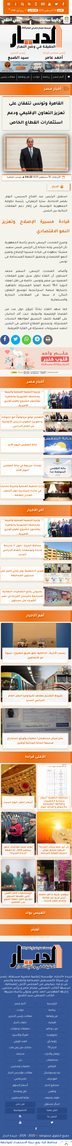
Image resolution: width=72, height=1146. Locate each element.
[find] (22, 4)
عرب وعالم (52, 1029)
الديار (55, 186)
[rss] (29, 4)
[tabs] (9, 4)
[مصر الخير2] (36, 360)
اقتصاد (52, 1022)
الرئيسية (52, 1004)
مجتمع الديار (52, 1085)
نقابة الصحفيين (20, 1098)
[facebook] (63, 4)
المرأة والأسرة (20, 1035)
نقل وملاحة (20, 1091)
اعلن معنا (52, 1110)
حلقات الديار (20, 1022)
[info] (15, 4)
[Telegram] (37, 340)
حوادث (36, 77)
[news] (43, 4)
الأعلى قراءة (35, 757)
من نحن (20, 1104)
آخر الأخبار (35, 510)
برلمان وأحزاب (52, 1054)
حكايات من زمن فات (20, 1047)
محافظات (52, 1060)
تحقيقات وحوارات (20, 1029)
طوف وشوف (51, 1098)
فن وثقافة (23, 77)
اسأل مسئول (52, 1104)
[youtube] (49, 4)
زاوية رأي (52, 1041)
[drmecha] (36, 82)
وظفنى (52, 1091)
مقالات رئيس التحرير (20, 1016)
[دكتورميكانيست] (36, 66)
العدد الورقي (20, 1041)
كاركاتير (52, 1066)
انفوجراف (52, 1079)
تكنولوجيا (52, 1035)
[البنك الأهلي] (36, 20)
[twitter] (56, 4)
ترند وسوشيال (52, 1073)
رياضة (46, 77)
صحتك (20, 1054)
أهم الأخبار (35, 616)
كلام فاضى (20, 1079)
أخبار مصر (58, 77)
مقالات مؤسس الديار (20, 1073)
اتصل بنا (52, 1116)
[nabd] (36, 4)
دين (20, 1060)
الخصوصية (20, 1110)
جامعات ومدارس (20, 1066)
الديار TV (52, 1047)
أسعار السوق (20, 1085)
